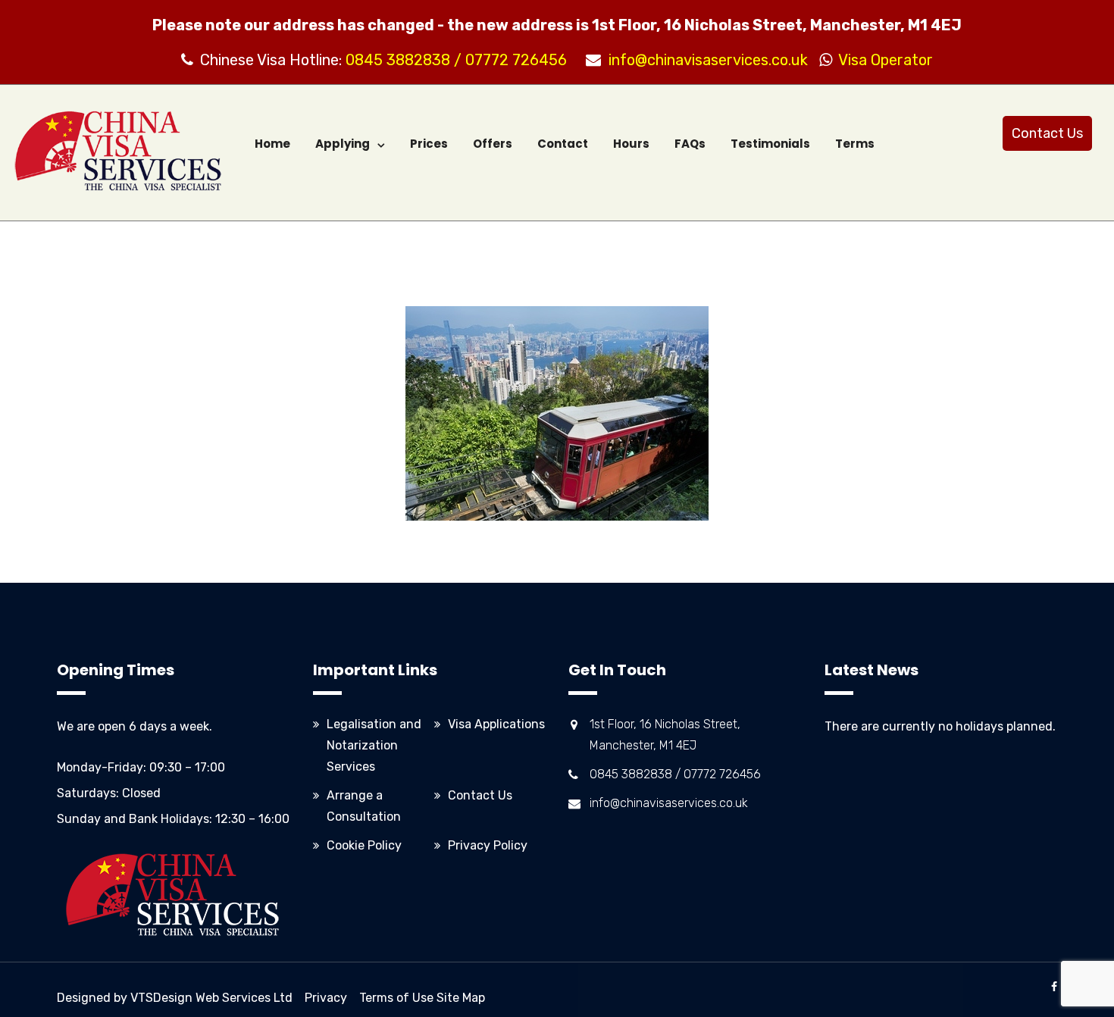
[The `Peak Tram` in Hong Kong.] (557, 413)
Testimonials (770, 144)
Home (272, 144)
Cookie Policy (364, 845)
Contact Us (1047, 133)
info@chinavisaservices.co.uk (708, 60)
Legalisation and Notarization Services (374, 745)
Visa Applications (496, 724)
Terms (855, 144)
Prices (429, 144)
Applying (342, 144)
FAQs (690, 144)
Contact (562, 144)
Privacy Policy (487, 845)
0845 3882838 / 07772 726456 (456, 60)
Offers (492, 144)
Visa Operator (882, 60)
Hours (631, 144)
